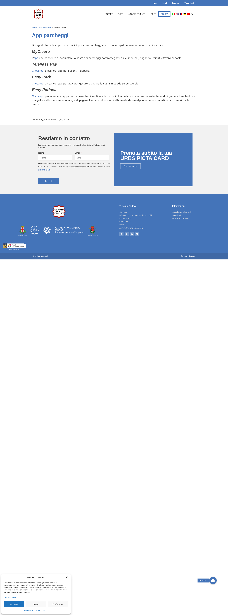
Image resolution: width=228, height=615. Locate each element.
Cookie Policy (29, 610)
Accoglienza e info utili (181, 212)
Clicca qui (38, 70)
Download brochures (180, 218)
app (36, 58)
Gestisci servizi (10, 597)
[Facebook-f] (127, 234)
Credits (122, 225)
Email (77, 153)
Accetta (14, 604)
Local (165, 3)
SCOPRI (107, 14)
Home (155, 3)
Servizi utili (176, 215)
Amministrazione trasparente (131, 228)
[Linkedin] (137, 234)
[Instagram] (121, 234)
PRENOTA (164, 14)
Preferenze (58, 604)
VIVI (119, 14)
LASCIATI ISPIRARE (135, 14)
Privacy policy (41, 610)
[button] (66, 577)
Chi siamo (123, 212)
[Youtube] (132, 234)
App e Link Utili (45, 27)
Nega (36, 604)
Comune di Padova (188, 256)
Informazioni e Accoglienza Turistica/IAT (135, 215)
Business (175, 3)
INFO (151, 14)
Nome (41, 153)
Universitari (189, 3)
